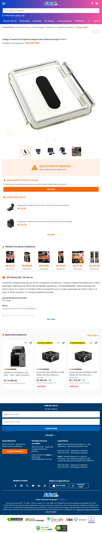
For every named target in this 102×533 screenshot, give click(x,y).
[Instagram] (21, 485)
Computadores (64, 21)
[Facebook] (15, 485)
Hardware (37, 21)
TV (89, 21)
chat (48, 455)
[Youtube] (33, 485)
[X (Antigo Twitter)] (27, 485)
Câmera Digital (39, 27)
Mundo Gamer (10, 21)
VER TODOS (92, 336)
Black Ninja (24, 21)
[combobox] (51, 10)
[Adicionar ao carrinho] (30, 343)
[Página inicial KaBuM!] (51, 4)
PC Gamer (49, 21)
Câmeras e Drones (23, 27)
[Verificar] (15, 520)
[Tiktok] (44, 485)
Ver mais (51, 234)
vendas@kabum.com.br (42, 459)
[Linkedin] (39, 485)
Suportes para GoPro (66, 27)
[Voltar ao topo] (51, 495)
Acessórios (51, 27)
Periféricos (79, 21)
